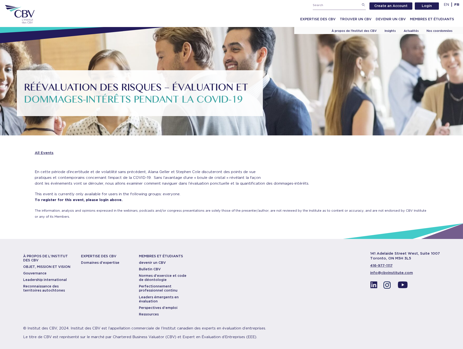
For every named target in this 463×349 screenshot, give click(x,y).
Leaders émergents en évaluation (159, 299)
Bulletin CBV (150, 269)
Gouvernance (35, 273)
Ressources (149, 314)
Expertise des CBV (318, 19)
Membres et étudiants (432, 19)
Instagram (388, 286)
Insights (390, 31)
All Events (44, 153)
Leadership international (45, 280)
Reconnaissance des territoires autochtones (44, 288)
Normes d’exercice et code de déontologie (162, 278)
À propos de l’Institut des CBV (354, 31)
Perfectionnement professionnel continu (158, 288)
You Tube (403, 286)
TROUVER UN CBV (356, 19)
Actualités (411, 31)
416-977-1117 (381, 265)
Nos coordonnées (439, 31)
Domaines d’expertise (100, 263)
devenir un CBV (152, 263)
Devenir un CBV (391, 19)
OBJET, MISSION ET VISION (46, 267)
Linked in (374, 286)
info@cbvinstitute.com (391, 273)
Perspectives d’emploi (158, 308)
